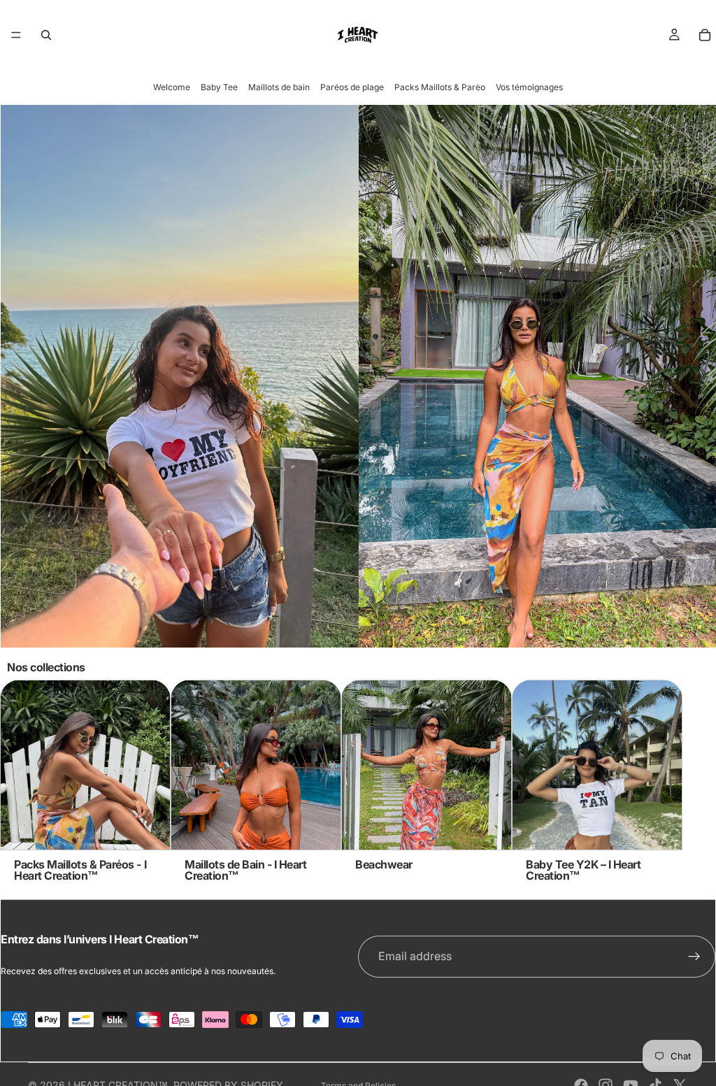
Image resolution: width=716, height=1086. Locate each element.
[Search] (46, 35)
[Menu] (16, 35)
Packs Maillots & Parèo (439, 87)
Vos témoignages (529, 87)
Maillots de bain (279, 87)
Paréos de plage (352, 87)
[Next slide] (672, 780)
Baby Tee (219, 87)
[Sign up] (694, 956)
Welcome (171, 87)
